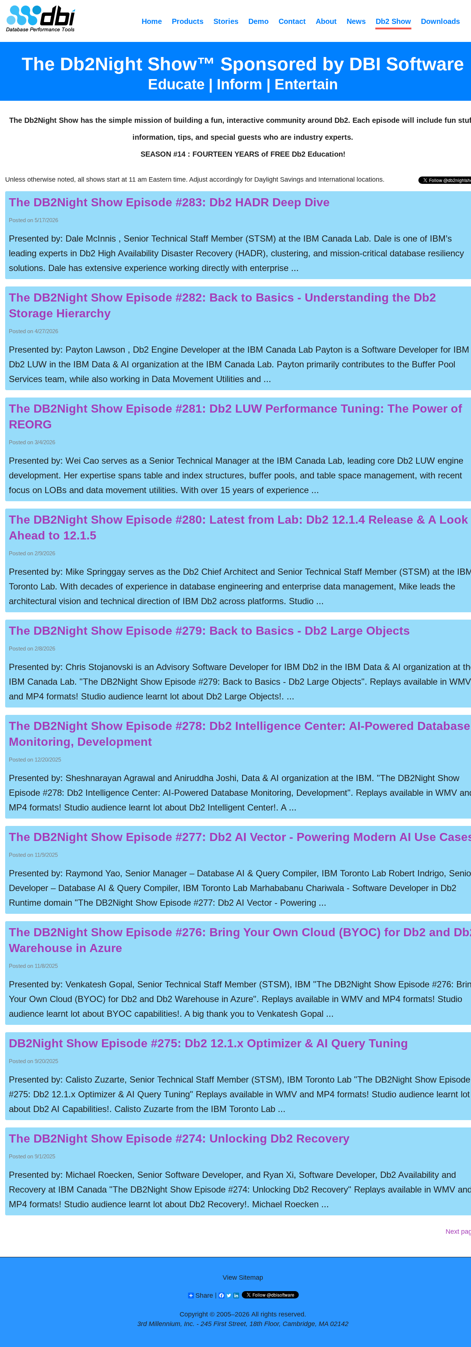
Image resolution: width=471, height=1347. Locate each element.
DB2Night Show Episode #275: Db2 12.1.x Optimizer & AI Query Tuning (208, 1043)
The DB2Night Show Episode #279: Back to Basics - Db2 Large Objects (209, 630)
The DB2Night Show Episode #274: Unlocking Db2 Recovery (179, 1138)
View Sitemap (243, 1277)
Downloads (440, 21)
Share (204, 1295)
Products (187, 21)
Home (152, 21)
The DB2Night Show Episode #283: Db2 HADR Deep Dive (169, 202)
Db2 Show (393, 21)
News (356, 21)
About (326, 21)
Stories (225, 21)
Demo (258, 21)
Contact (292, 21)
